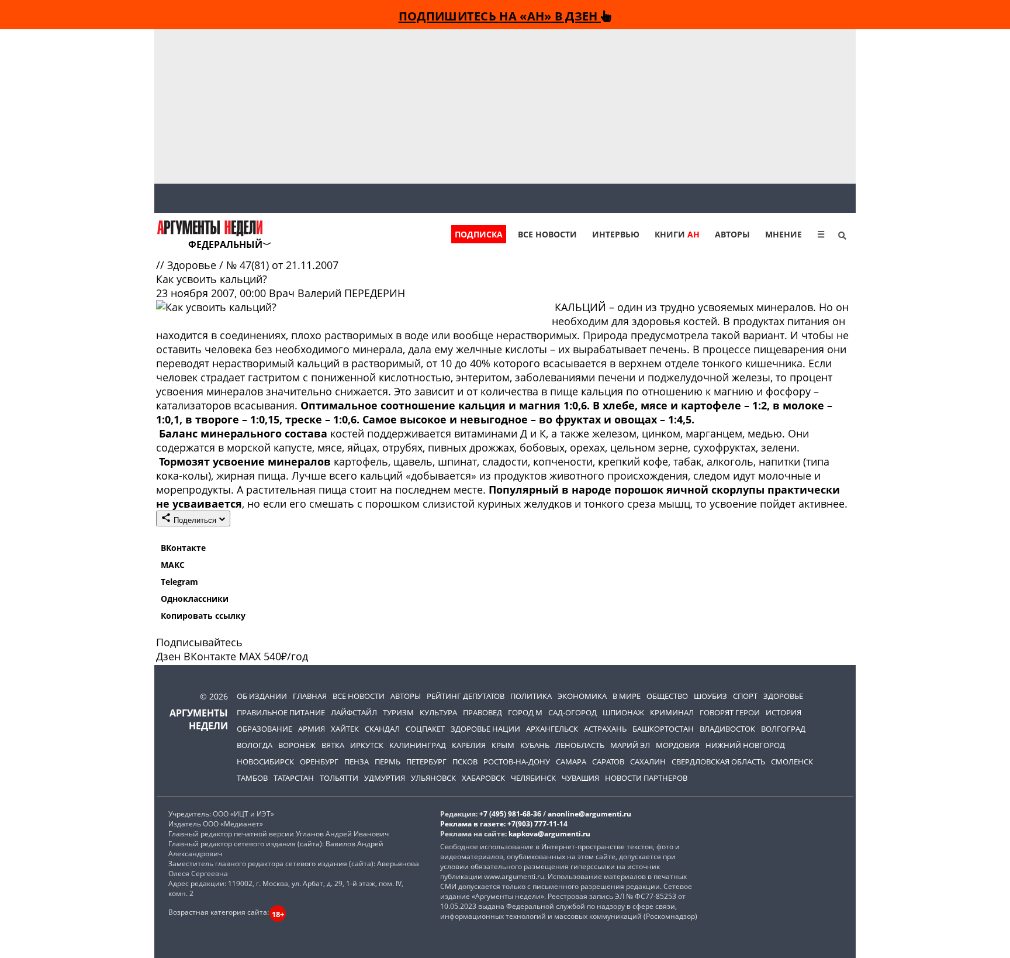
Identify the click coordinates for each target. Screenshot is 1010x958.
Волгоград (783, 728)
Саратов (608, 761)
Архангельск (552, 728)
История (783, 712)
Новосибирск (265, 761)
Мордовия (678, 745)
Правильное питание (281, 712)
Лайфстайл (354, 712)
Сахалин (648, 761)
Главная (310, 696)
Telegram (179, 581)
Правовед (482, 712)
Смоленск (792, 761)
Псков (465, 761)
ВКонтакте (183, 547)
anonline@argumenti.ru (589, 814)
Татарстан (294, 778)
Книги (677, 234)
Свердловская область (718, 761)
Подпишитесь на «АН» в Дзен (500, 16)
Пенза (356, 761)
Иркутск (366, 745)
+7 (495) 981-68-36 (510, 814)
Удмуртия (384, 778)
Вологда (254, 745)
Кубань (534, 745)
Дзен (168, 656)
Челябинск (533, 778)
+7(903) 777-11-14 (537, 824)
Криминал (672, 712)
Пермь (387, 761)
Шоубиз (710, 696)
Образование (264, 728)
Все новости (547, 234)
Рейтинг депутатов (465, 696)
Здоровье (193, 265)
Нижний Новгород (745, 745)
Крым (503, 745)
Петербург (426, 761)
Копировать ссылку (203, 615)
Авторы (732, 234)
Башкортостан (663, 728)
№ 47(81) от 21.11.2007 (282, 265)
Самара (571, 761)
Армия (311, 728)
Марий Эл (630, 745)
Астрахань (605, 728)
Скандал (382, 728)
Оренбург (319, 761)
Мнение (783, 234)
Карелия (469, 745)
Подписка (479, 234)
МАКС (173, 564)
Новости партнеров (646, 778)
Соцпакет (425, 728)
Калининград (417, 745)
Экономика (582, 696)
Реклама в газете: (473, 824)
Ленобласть (579, 745)
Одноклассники (195, 598)
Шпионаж (623, 712)
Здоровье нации (485, 728)
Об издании (262, 696)
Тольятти (339, 778)
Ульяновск (433, 778)
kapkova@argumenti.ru (549, 834)
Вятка (332, 745)
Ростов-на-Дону (516, 761)
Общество (667, 696)
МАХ (250, 656)
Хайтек (345, 728)
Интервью (615, 234)
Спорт (745, 696)
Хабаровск (483, 778)
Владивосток (727, 728)
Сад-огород (572, 712)
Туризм (398, 712)
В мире (627, 696)
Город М (525, 712)
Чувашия (580, 778)
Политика (531, 696)
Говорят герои (730, 712)
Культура (438, 712)
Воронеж (297, 745)
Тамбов (252, 778)
